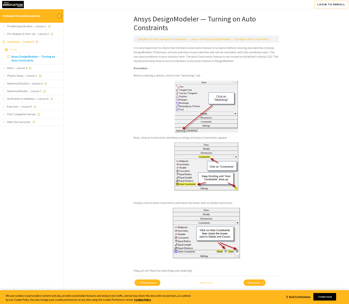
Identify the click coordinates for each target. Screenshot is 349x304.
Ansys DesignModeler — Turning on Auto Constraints (236, 39)
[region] (174, 297)
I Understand (325, 296)
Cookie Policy (142, 300)
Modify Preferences (299, 296)
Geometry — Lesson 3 (188, 39)
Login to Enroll (331, 4)
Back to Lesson (206, 282)
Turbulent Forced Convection (21, 16)
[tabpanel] (206, 159)
